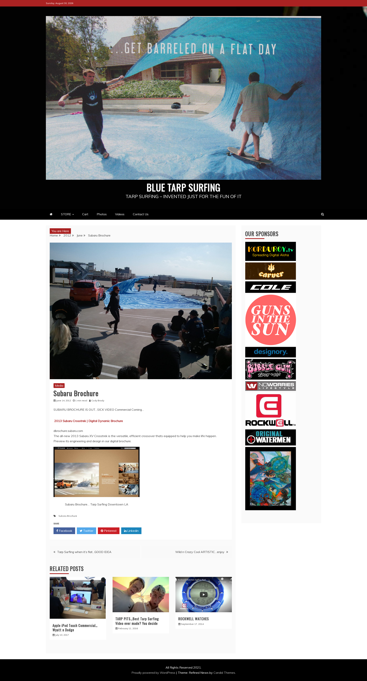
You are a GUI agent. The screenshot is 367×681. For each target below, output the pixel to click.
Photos (102, 214)
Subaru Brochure (67, 515)
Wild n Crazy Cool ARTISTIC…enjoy (199, 552)
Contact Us (141, 214)
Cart (85, 214)
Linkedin (133, 531)
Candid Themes (224, 673)
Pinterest (110, 531)
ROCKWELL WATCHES (193, 618)
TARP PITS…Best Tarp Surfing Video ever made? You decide (137, 621)
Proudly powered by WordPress (154, 673)
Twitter (87, 531)
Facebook (65, 531)
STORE (66, 214)
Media (59, 385)
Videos (119, 214)
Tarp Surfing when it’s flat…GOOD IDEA (84, 552)
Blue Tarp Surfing (184, 187)
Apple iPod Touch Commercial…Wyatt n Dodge (75, 627)
